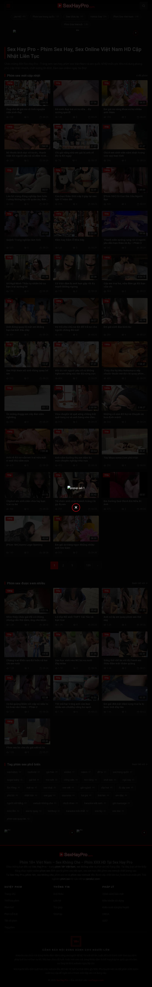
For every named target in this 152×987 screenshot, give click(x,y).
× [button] (76, 507)
